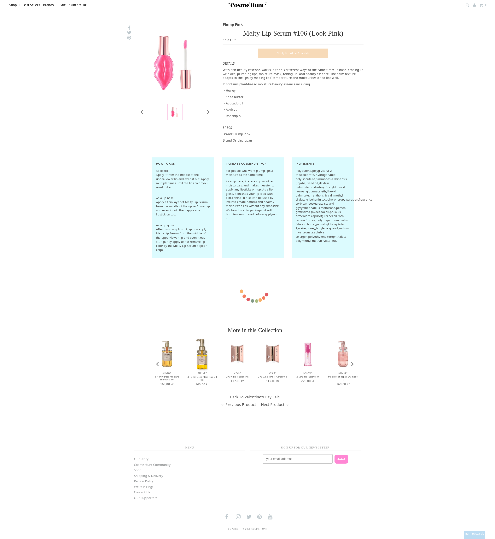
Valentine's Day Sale (262, 397)
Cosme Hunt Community (152, 465)
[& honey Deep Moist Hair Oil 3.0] (202, 354)
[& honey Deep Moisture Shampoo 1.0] (166, 354)
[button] (175, 112)
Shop (13, 5)
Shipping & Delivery (148, 476)
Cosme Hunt (259, 528)
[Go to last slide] (157, 364)
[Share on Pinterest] (129, 37)
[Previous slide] (142, 112)
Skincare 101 (79, 5)
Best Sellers (31, 5)
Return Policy (144, 481)
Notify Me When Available (293, 53)
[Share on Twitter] (129, 32)
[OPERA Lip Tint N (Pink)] (237, 354)
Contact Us (142, 492)
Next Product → (275, 404)
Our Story (141, 459)
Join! (341, 459)
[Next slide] (207, 112)
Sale (63, 5)
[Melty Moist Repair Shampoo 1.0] (343, 354)
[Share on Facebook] (129, 28)
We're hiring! (143, 487)
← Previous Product (238, 404)
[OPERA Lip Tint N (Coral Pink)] (272, 354)
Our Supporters (146, 498)
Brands (49, 5)
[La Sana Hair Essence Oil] (307, 354)
